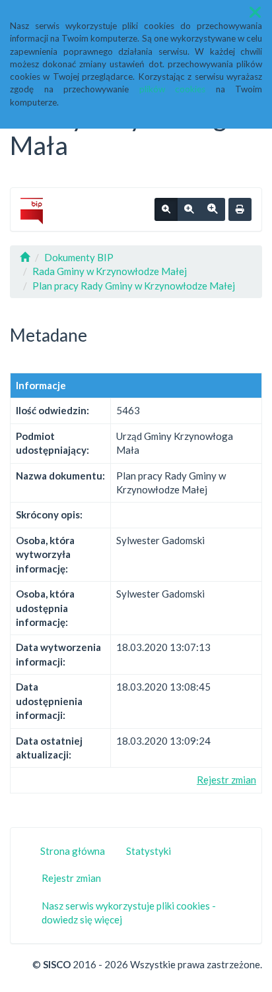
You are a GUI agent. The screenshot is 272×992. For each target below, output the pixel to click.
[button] (255, 12)
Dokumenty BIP (79, 257)
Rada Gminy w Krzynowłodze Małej (109, 271)
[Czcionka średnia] (189, 210)
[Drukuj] (240, 210)
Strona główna (72, 851)
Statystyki (148, 851)
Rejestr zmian (226, 780)
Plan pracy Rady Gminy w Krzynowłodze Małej (133, 286)
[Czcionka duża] (212, 210)
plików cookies (172, 89)
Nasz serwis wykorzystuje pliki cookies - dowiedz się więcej (129, 912)
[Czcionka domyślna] (166, 210)
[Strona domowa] (25, 257)
